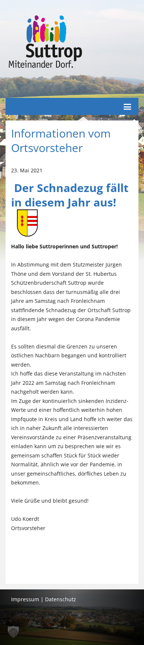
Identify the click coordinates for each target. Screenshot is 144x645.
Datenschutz (60, 599)
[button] (13, 631)
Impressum (25, 599)
